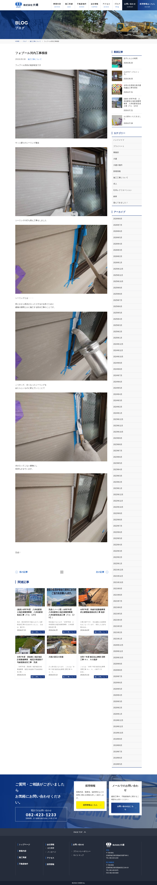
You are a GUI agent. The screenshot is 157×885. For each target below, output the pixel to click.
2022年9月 (117, 513)
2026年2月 (117, 256)
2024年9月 (117, 363)
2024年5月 (117, 388)
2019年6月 (117, 758)
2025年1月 (117, 338)
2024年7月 (117, 375)
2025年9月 (117, 288)
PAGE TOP (78, 832)
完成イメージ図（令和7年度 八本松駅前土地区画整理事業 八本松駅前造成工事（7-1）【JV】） (61, 613)
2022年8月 (117, 520)
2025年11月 (118, 275)
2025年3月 (117, 325)
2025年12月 (118, 269)
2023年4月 (117, 469)
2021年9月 (117, 589)
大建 (115, 159)
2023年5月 (117, 463)
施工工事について (35, 41)
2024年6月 (117, 382)
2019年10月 (118, 733)
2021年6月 (117, 607)
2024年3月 (117, 400)
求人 (115, 184)
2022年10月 (118, 507)
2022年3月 (117, 551)
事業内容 (57, 4)
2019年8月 (117, 745)
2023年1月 (117, 488)
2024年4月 (117, 394)
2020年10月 (118, 658)
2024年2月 (117, 407)
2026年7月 (117, 225)
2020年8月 (117, 670)
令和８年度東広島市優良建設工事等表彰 (132, 86)
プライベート (118, 146)
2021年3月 (117, 626)
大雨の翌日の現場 (56, 657)
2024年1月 (117, 413)
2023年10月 (118, 432)
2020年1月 (117, 714)
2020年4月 (117, 695)
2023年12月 (118, 419)
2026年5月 (117, 238)
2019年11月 (118, 726)
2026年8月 (117, 219)
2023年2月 (117, 482)
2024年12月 (118, 344)
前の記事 (23, 572)
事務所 (116, 152)
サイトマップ (78, 855)
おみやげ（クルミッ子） (131, 73)
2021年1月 (117, 639)
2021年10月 (118, 582)
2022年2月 (117, 557)
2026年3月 (117, 250)
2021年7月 (117, 601)
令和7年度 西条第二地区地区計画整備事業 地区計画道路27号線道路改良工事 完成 (30, 659)
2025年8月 (117, 294)
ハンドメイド (118, 140)
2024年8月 (117, 369)
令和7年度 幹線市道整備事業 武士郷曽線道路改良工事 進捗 (93, 610)
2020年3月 (117, 701)
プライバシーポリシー (82, 851)
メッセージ (51, 852)
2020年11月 (118, 651)
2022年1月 (117, 564)
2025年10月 (118, 281)
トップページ (24, 844)
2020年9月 (117, 664)
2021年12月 (118, 570)
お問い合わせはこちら (125, 807)
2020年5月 (117, 689)
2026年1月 (117, 263)
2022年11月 (118, 501)
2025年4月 (117, 319)
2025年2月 (117, 332)
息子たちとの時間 (130, 58)
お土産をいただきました (132, 117)
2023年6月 (117, 457)
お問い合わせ (130, 4)
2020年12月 (118, 645)
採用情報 (50, 864)
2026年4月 (117, 244)
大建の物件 (118, 165)
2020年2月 (117, 708)
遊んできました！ (120, 203)
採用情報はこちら (147, 4)
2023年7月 (117, 451)
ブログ (117, 4)
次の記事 (100, 572)
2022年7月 (117, 526)
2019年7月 (117, 752)
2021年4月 (117, 620)
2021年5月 (117, 614)
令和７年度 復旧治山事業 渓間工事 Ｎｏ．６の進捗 (92, 658)
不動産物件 (82, 4)
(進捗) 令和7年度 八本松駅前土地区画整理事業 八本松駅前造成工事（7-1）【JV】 (30, 612)
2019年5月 (117, 764)
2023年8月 (117, 444)
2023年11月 (118, 426)
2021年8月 (117, 595)
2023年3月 (117, 476)
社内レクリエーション (122, 190)
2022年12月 (118, 494)
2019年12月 (118, 720)
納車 (115, 196)
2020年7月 (117, 676)
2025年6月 (117, 306)
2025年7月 (117, 300)
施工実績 (69, 4)
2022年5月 (117, 538)
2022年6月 (117, 532)
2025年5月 (117, 313)
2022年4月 (117, 545)
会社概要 (50, 848)
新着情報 (117, 171)
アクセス (106, 4)
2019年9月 (117, 739)
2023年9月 (117, 438)
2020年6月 (117, 683)
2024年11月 (118, 350)
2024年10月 (118, 357)
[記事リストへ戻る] (61, 572)
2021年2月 (117, 632)
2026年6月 (117, 231)
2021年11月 (118, 576)
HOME (17, 41)
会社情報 (94, 4)
